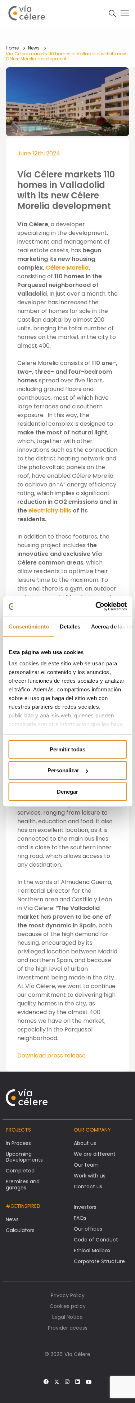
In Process (18, 1143)
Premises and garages (23, 1184)
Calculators (20, 1230)
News (34, 48)
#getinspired (23, 1206)
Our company (92, 1130)
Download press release (51, 1055)
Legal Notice (67, 1317)
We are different (95, 1154)
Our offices (88, 1229)
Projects (18, 1130)
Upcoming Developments (24, 1157)
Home (12, 48)
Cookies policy (68, 1306)
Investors (85, 1207)
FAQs (80, 1218)
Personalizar (63, 770)
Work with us (89, 1176)
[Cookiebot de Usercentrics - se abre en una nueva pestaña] (96, 606)
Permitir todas (67, 749)
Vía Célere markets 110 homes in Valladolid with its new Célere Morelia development (66, 56)
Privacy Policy (68, 1295)
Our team (86, 1165)
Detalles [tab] (69, 626)
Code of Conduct (96, 1240)
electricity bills (49, 510)
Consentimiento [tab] (28, 626)
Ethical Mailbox (92, 1250)
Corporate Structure (99, 1261)
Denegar (67, 792)
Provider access (67, 1328)
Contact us (88, 1186)
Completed (20, 1171)
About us (85, 1143)
